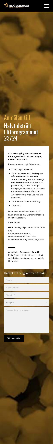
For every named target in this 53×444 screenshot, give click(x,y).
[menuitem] (45, 5)
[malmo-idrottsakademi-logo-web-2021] (22, 5)
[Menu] (45, 5)
